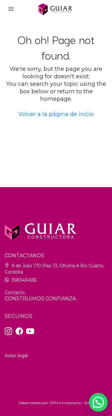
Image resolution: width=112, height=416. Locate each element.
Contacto (15, 292)
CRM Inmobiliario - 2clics (71, 402)
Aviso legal (16, 355)
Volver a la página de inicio (56, 114)
